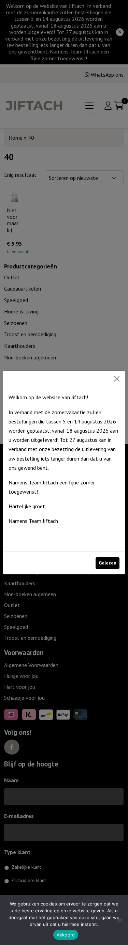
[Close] (116, 378)
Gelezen (107, 563)
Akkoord (66, 935)
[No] (119, 920)
